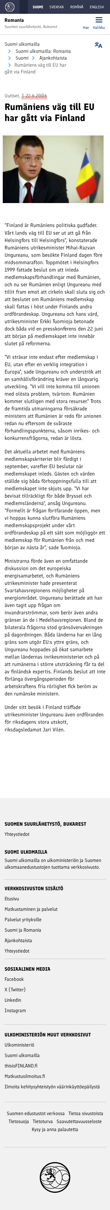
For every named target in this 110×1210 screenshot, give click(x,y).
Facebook (14, 979)
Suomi (21, 58)
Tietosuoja (19, 1121)
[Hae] (86, 20)
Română (76, 7)
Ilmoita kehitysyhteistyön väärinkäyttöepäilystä (52, 1087)
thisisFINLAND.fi (21, 1066)
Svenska (57, 7)
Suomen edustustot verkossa (36, 1113)
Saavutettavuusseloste (79, 1121)
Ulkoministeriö (19, 1045)
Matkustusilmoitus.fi (25, 1076)
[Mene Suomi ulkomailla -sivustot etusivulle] (10, 7)
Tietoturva (43, 1121)
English (97, 7)
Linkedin (13, 1000)
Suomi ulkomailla (22, 44)
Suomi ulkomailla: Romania (42, 51)
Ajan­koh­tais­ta (52, 58)
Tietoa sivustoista (85, 1113)
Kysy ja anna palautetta (55, 1129)
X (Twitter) (15, 990)
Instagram (15, 1010)
